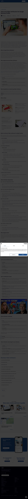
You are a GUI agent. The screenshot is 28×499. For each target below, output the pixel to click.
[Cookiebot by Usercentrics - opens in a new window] (24, 243)
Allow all (23, 254)
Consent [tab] (5, 245)
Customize (13, 254)
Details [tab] (14, 245)
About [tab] (23, 245)
